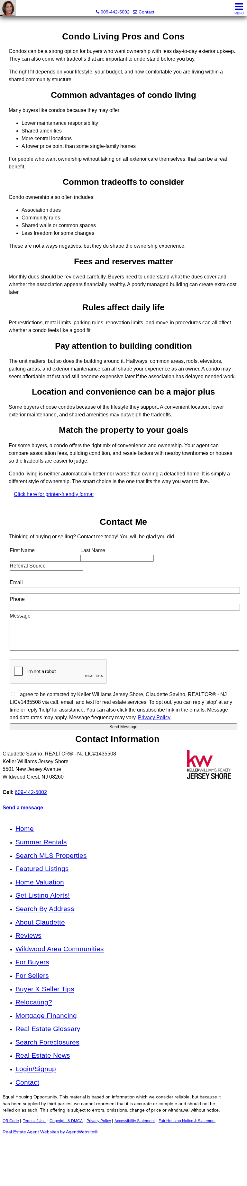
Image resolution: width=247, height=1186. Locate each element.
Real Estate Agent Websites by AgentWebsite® (50, 1132)
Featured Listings (42, 868)
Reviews (28, 935)
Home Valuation (39, 882)
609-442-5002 (31, 792)
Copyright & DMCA (66, 1121)
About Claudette (40, 922)
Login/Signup (35, 1068)
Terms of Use (34, 1121)
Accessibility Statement (134, 1121)
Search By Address (44, 908)
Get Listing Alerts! (42, 895)
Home (24, 828)
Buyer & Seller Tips (44, 989)
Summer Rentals (41, 842)
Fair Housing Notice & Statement (187, 1121)
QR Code (11, 1121)
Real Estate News (42, 1055)
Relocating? (33, 1002)
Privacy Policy (99, 1121)
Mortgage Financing (46, 1015)
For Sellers (32, 975)
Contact (27, 1082)
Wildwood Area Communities (59, 948)
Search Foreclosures (47, 1042)
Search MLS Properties (51, 855)
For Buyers (32, 962)
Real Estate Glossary (47, 1028)
